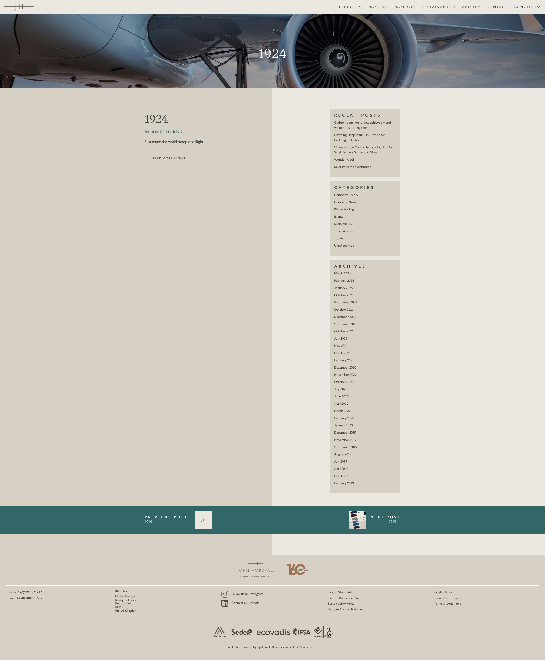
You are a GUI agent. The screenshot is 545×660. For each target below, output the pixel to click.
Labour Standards (340, 592)
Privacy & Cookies (446, 598)
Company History (346, 195)
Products (346, 7)
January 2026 (343, 288)
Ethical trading (344, 209)
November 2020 (345, 374)
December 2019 (345, 432)
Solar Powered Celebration (352, 167)
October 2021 (343, 331)
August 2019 (342, 454)
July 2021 (340, 338)
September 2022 (345, 324)
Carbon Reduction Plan (344, 598)
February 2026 (344, 280)
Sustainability (439, 7)
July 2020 (340, 389)
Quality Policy (443, 592)
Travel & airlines (344, 231)
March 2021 (342, 353)
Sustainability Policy (341, 603)
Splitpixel (263, 647)
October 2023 (344, 309)
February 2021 (344, 360)
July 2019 (340, 461)
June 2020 (341, 396)
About (469, 7)
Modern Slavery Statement (346, 609)
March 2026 (342, 273)
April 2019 (341, 468)
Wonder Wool (344, 159)
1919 (148, 522)
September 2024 (345, 302)
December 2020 (345, 367)
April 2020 (341, 403)
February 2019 (344, 483)
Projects (404, 7)
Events (338, 216)
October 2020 (344, 382)
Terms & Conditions (447, 603)
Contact (497, 7)
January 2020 (343, 425)
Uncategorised (344, 245)
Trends (338, 238)
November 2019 (345, 440)
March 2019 (342, 476)
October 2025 (344, 295)
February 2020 (344, 418)
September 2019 (345, 447)
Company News (345, 202)
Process (377, 7)
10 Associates (308, 647)
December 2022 (345, 317)
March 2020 (342, 411)
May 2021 (341, 345)
